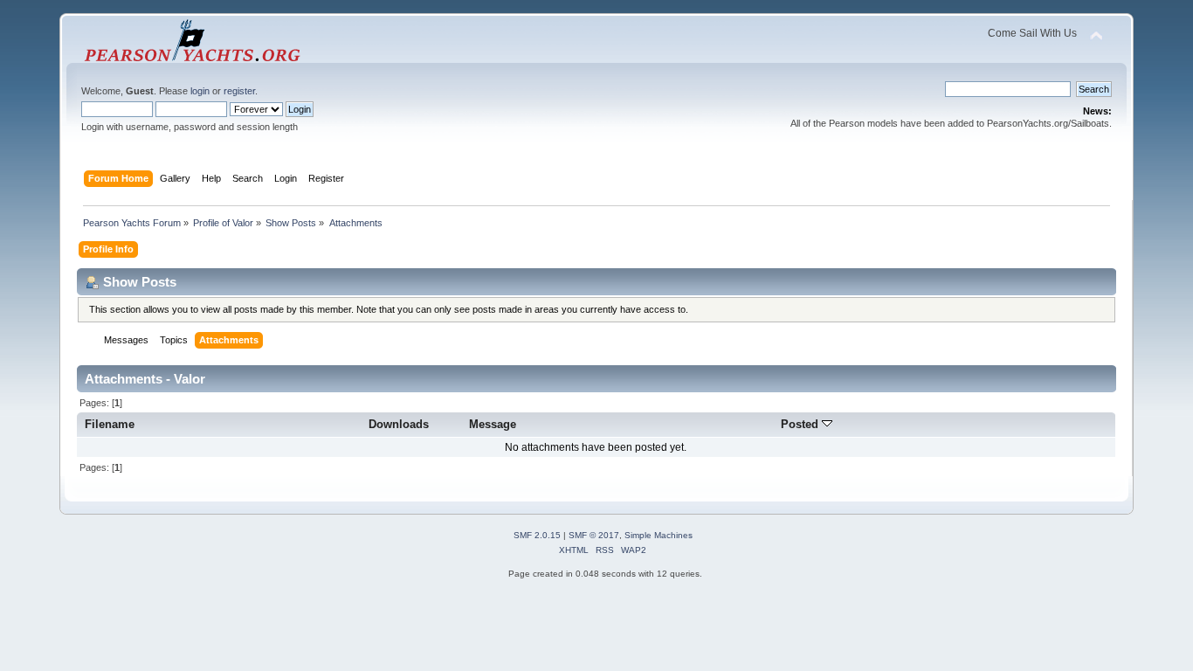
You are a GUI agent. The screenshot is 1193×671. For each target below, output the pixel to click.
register (239, 91)
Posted (801, 424)
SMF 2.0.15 (537, 535)
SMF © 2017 (594, 535)
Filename (109, 424)
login (200, 91)
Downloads (399, 424)
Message (492, 424)
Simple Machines (658, 535)
